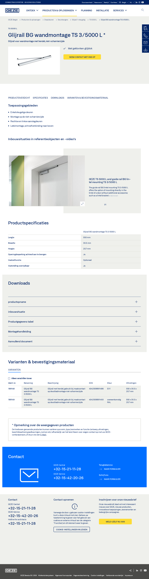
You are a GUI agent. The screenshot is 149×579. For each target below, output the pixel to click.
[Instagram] (140, 2)
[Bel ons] (145, 36)
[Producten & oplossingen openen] (76, 10)
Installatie (102, 10)
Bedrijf (106, 2)
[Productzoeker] (145, 28)
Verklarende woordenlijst (114, 575)
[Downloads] (145, 50)
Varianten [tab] (14, 369)
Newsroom (98, 2)
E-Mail (43, 435)
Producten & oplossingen (58, 10)
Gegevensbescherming (81, 575)
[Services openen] (126, 10)
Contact (12, 499)
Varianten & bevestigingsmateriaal (87, 97)
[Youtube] (142, 2)
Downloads (57, 97)
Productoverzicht (19, 97)
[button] (123, 2)
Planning (86, 10)
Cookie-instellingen (97, 575)
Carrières (114, 2)
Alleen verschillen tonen (21, 378)
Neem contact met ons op (82, 57)
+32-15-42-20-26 (68, 478)
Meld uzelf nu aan (115, 522)
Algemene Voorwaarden (63, 575)
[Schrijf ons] (145, 43)
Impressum (129, 575)
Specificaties (40, 97)
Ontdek (30, 10)
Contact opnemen (64, 499)
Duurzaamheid (87, 2)
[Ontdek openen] (37, 10)
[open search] (143, 10)
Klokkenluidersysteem (46, 575)
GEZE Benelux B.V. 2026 (28, 575)
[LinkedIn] (137, 2)
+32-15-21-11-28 (67, 469)
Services (118, 10)
